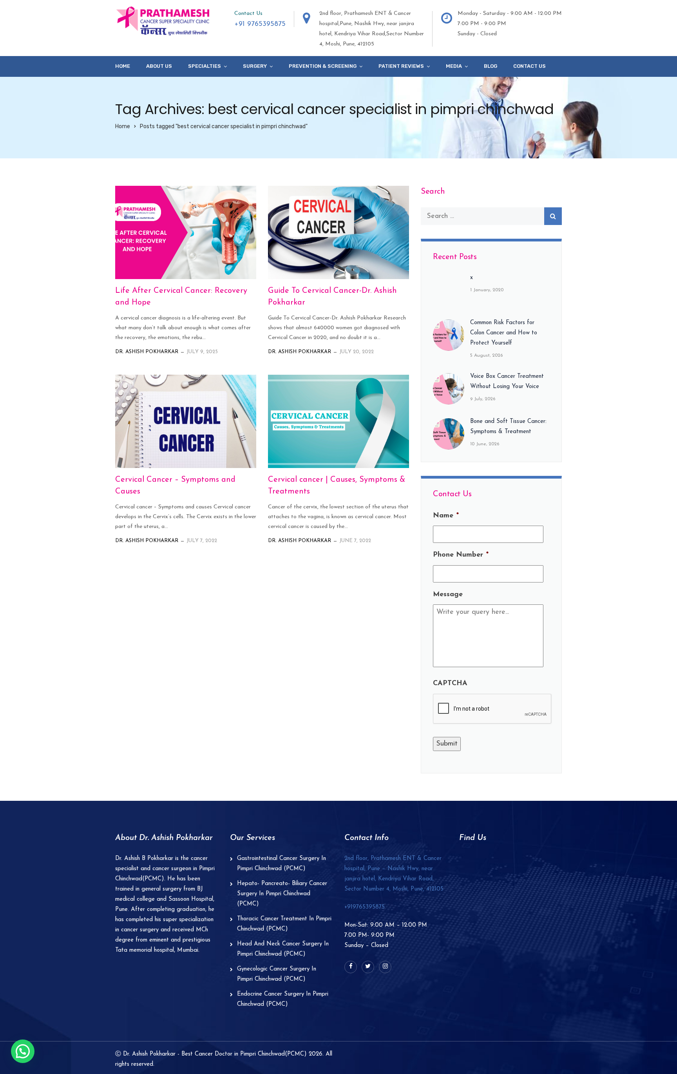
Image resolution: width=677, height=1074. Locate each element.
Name (446, 515)
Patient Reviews (401, 66)
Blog (490, 66)
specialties (204, 66)
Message (448, 594)
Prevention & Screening (323, 66)
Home (122, 66)
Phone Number (461, 555)
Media (454, 66)
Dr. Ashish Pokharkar (146, 351)
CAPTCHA (450, 683)
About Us (159, 66)
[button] (22, 1051)
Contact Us (529, 66)
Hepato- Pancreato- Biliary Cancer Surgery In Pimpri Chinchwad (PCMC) (282, 894)
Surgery (255, 66)
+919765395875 (364, 907)
